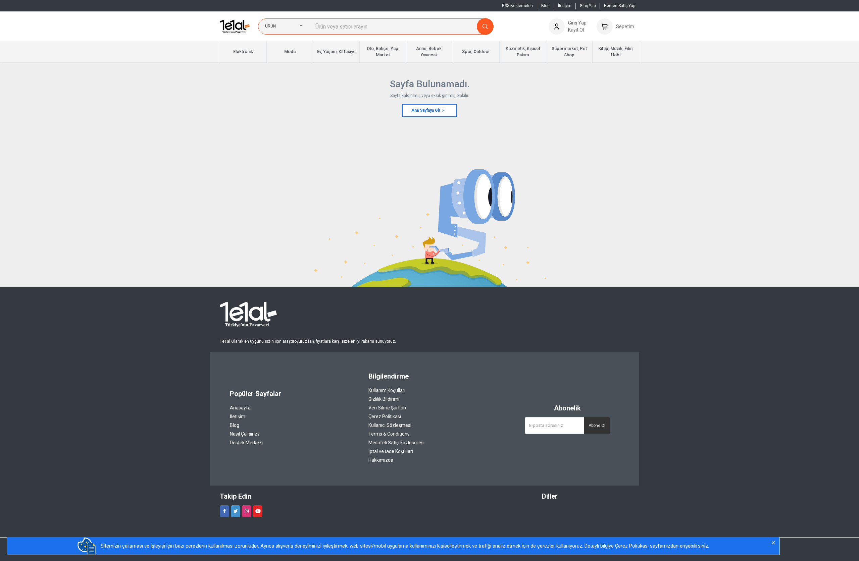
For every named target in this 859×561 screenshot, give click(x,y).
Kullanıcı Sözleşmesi (389, 425)
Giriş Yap (588, 5)
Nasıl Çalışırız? (245, 434)
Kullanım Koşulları (386, 390)
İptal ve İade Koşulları (390, 451)
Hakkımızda (380, 460)
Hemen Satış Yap (619, 5)
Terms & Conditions (389, 434)
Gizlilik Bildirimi (383, 399)
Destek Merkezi (246, 442)
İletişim (564, 5)
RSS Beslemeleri (517, 5)
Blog (545, 5)
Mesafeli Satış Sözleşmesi (396, 442)
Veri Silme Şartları (387, 407)
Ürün (270, 26)
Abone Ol (597, 425)
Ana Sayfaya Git (426, 110)
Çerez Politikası (384, 416)
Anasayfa (240, 407)
